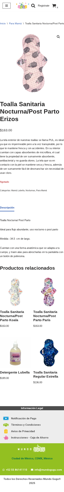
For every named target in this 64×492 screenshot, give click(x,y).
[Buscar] (33, 5)
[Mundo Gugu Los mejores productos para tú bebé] (22, 5)
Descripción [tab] (7, 207)
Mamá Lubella (18, 190)
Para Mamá (15, 23)
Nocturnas (30, 190)
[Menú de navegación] (7, 6)
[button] (58, 37)
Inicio (3, 23)
